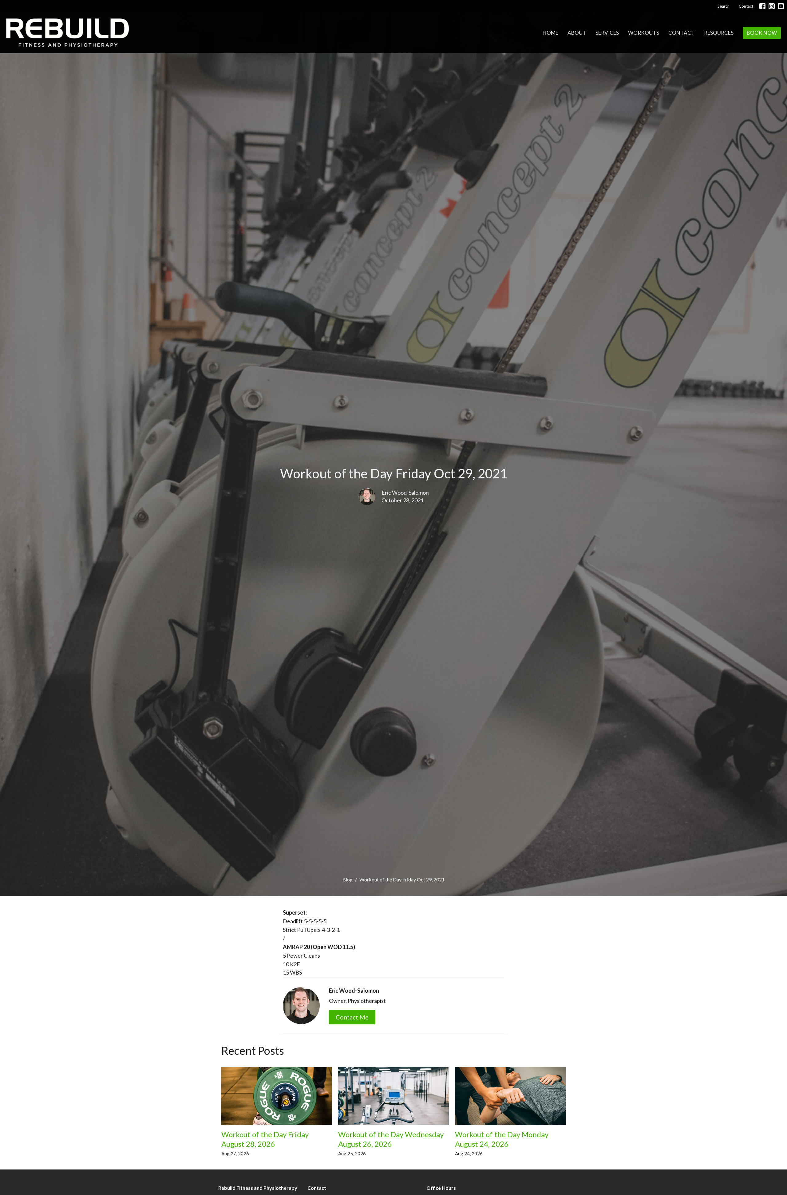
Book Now (762, 33)
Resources (719, 33)
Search (724, 6)
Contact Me (352, 1017)
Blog (347, 879)
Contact (746, 6)
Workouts (643, 33)
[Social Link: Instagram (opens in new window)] (772, 6)
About (577, 33)
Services (607, 33)
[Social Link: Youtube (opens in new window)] (781, 6)
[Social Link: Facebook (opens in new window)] (762, 6)
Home (550, 33)
